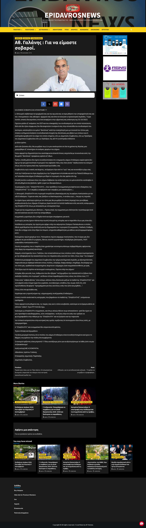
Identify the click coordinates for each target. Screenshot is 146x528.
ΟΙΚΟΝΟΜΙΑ (95, 30)
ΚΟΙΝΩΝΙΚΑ (84, 30)
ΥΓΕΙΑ (67, 30)
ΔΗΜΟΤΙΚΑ (19, 38)
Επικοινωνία (18, 508)
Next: (76, 370)
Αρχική (16, 504)
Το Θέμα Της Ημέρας (36, 38)
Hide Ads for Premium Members (25, 495)
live (15, 499)
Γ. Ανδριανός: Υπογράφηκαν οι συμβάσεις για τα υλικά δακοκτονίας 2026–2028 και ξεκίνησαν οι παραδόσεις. (54, 411)
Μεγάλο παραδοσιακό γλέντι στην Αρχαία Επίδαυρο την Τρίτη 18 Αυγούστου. (121, 464)
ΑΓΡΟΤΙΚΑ (105, 30)
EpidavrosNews (73, 15)
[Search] (131, 29)
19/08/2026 (97, 471)
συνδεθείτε (38, 434)
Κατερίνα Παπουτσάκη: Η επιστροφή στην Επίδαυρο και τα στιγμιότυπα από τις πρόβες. (82, 409)
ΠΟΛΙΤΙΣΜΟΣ (29, 30)
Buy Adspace (18, 490)
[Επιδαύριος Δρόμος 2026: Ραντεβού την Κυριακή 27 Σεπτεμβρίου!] (26, 396)
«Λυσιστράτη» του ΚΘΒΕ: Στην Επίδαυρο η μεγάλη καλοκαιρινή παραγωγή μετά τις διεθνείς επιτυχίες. (97, 465)
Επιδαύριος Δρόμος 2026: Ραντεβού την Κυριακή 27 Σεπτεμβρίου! (24, 409)
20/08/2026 (53, 417)
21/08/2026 (25, 415)
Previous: (33, 371)
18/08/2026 (121, 469)
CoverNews (79, 525)
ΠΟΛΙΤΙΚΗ (16, 30)
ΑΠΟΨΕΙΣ (74, 30)
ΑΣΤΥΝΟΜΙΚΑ (43, 30)
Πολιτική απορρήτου (21, 513)
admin (18, 53)
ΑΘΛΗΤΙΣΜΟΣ (57, 30)
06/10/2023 (25, 53)
